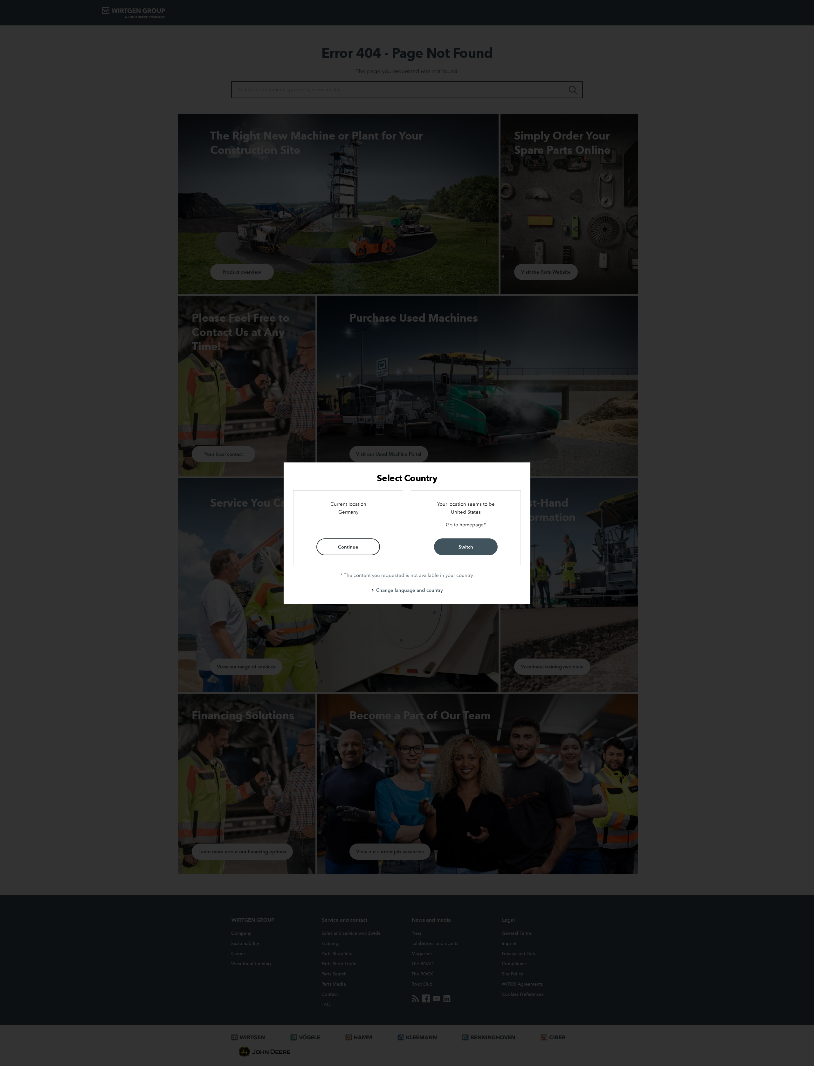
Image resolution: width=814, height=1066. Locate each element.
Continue (348, 547)
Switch (466, 547)
